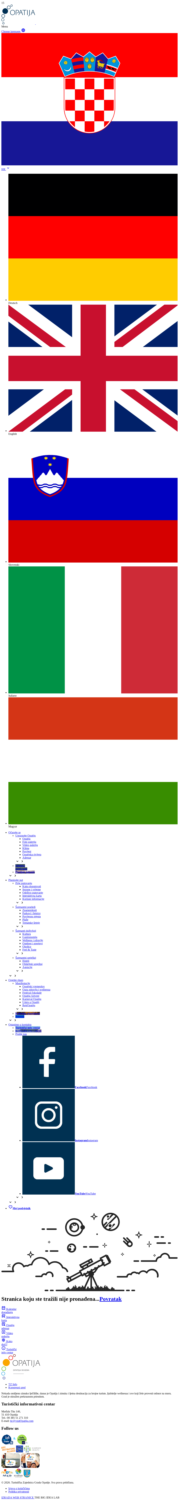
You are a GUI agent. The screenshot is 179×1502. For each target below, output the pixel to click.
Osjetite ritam (15, 980)
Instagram (86, 1140)
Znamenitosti (29, 910)
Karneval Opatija (31, 999)
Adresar (26, 857)
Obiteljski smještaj (32, 964)
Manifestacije (22, 983)
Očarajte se (14, 832)
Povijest (26, 851)
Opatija (26, 838)
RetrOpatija (28, 1005)
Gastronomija (29, 937)
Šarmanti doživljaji (25, 930)
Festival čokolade (32, 992)
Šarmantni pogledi (25, 907)
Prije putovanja (23, 883)
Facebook (86, 1087)
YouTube (85, 1193)
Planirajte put (15, 880)
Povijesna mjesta (31, 916)
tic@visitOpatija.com (21, 1420)
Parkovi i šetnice (31, 913)
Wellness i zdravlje (32, 940)
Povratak (110, 1299)
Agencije (27, 967)
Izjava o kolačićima (19, 1488)
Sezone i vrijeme (31, 889)
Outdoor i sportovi (32, 943)
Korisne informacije (33, 898)
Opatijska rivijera (31, 854)
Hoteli (25, 960)
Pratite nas (21, 1034)
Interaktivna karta (32, 895)
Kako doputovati (31, 886)
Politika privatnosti (18, 1491)
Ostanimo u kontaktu (19, 1024)
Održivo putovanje (32, 892)
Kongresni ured (17, 1387)
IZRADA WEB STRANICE (17, 1497)
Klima (25, 848)
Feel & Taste (29, 949)
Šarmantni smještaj (25, 957)
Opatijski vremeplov (33, 986)
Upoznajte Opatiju (25, 835)
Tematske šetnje (31, 922)
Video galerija (30, 845)
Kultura (26, 933)
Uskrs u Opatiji (30, 1002)
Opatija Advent (30, 995)
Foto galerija (29, 841)
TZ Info (12, 1384)
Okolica (26, 946)
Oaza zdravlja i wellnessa (36, 989)
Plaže (25, 919)
